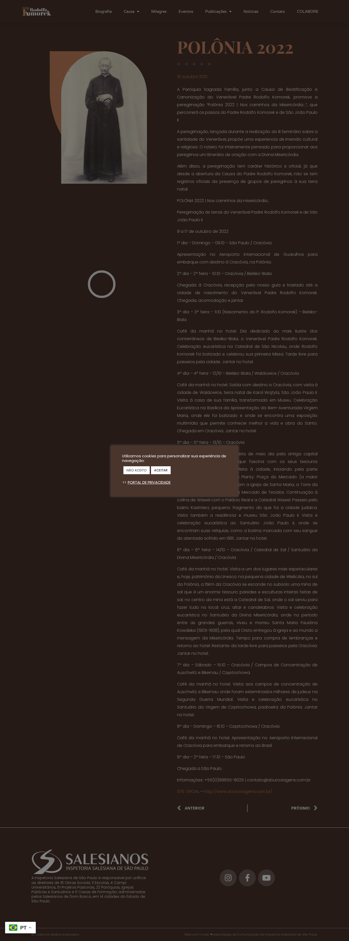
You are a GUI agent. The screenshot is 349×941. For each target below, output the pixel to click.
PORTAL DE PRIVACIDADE (149, 482)
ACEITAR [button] (161, 470)
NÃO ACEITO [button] (136, 470)
